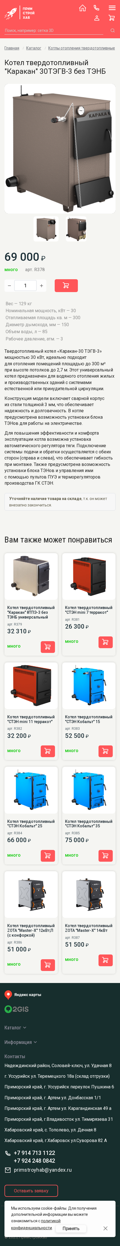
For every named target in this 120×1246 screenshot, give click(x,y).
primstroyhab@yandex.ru (43, 1170)
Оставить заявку (31, 1190)
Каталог (33, 48)
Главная (11, 48)
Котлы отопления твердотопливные (81, 48)
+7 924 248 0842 (34, 1160)
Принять (71, 1228)
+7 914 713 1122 (34, 1153)
